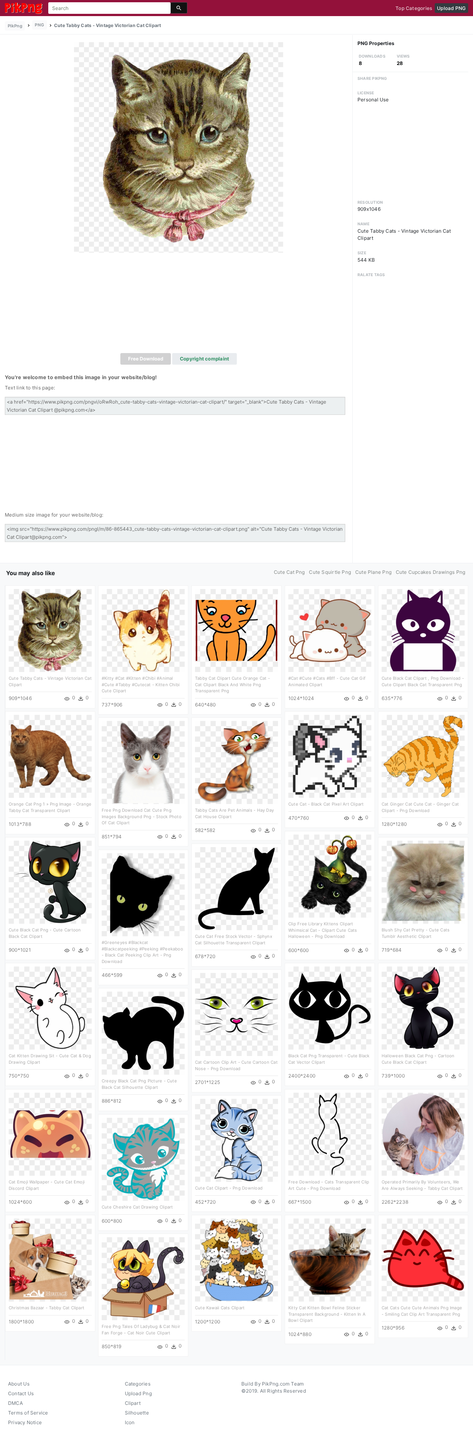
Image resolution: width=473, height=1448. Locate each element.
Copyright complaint (204, 359)
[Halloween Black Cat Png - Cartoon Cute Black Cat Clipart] (423, 1007)
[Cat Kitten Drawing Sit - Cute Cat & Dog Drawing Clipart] (50, 1007)
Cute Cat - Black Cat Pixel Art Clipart (326, 804)
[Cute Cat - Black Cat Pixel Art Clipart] (329, 756)
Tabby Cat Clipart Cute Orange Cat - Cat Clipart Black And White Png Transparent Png (232, 684)
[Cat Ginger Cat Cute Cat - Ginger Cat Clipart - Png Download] (423, 756)
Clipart (133, 1403)
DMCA (15, 1403)
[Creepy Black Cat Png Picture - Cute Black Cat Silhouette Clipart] (143, 1033)
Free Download (145, 359)
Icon (130, 1422)
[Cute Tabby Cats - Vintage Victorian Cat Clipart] (178, 147)
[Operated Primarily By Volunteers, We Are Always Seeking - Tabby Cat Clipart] (423, 1134)
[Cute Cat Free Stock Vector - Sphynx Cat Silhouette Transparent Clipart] (236, 888)
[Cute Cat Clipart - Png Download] (236, 1140)
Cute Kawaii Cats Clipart (220, 1307)
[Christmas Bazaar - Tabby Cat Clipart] (50, 1259)
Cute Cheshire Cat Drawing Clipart (137, 1207)
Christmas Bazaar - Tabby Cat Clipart (46, 1307)
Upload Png (138, 1393)
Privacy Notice (25, 1422)
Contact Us (21, 1393)
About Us (19, 1384)
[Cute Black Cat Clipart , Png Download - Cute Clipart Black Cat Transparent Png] (423, 630)
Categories (138, 1384)
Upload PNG (451, 8)
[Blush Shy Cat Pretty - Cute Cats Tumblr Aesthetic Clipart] (423, 882)
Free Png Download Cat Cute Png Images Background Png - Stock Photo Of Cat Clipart (141, 816)
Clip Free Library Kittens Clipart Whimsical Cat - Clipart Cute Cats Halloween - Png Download (322, 930)
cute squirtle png (330, 572)
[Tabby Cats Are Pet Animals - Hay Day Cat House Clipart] (236, 762)
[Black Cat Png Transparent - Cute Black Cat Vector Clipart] (329, 1007)
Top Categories (413, 8)
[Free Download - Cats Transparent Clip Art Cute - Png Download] (329, 1134)
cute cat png (289, 572)
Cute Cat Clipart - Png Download (229, 1188)
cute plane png (373, 572)
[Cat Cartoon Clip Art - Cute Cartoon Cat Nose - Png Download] (236, 1014)
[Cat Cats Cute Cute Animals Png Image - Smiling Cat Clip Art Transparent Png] (423, 1259)
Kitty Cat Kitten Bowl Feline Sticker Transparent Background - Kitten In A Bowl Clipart (327, 1314)
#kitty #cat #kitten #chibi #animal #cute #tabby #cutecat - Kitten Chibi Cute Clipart (141, 684)
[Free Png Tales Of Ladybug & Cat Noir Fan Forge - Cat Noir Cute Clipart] (143, 1278)
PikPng (15, 25)
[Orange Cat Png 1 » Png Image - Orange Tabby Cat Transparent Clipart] (50, 756)
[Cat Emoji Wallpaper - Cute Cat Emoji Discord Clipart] (50, 1134)
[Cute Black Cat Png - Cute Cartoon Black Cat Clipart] (50, 882)
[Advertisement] (178, 305)
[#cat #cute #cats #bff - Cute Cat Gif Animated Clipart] (329, 630)
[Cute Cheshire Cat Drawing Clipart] (143, 1159)
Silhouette (137, 1413)
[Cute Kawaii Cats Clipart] (236, 1259)
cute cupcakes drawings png (431, 572)
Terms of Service (28, 1413)
